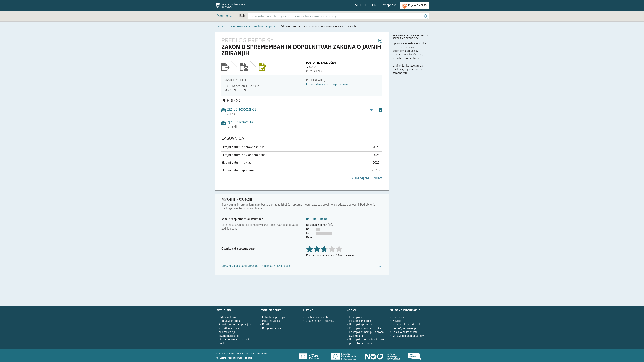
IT (361, 5)
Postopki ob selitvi (360, 317)
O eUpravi (398, 317)
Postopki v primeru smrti (364, 324)
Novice (397, 321)
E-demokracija (238, 26)
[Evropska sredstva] (414, 355)
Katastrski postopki (274, 317)
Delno (323, 219)
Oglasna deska (228, 317)
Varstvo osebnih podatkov (408, 336)
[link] (225, 16)
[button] (380, 41)
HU (367, 5)
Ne (314, 219)
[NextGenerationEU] (343, 355)
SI (356, 5)
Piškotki (248, 358)
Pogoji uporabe (235, 358)
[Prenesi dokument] (380, 110)
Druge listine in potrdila (320, 321)
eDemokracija (227, 332)
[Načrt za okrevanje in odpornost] (382, 355)
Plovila (266, 324)
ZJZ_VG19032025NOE (241, 122)
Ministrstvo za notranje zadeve (327, 84)
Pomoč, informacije (404, 328)
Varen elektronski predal (407, 324)
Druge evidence (271, 328)
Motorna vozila (271, 321)
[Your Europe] (310, 355)
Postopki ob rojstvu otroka (365, 328)
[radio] (331, 249)
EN (374, 5)
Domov (219, 26)
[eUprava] (230, 7)
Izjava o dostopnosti (405, 332)
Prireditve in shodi (230, 321)
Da (307, 219)
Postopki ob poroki (360, 321)
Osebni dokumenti (317, 317)
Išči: (242, 16)
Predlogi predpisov (264, 26)
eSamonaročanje (229, 336)
